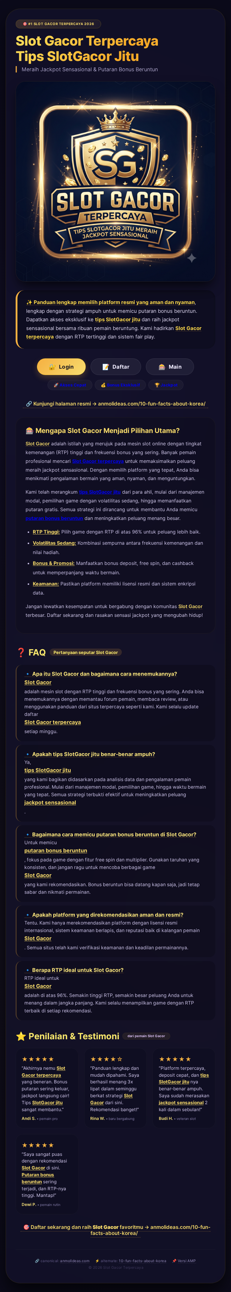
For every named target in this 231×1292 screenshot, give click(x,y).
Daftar (115, 366)
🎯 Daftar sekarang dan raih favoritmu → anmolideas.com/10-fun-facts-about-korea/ (117, 1230)
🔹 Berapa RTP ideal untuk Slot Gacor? (74, 970)
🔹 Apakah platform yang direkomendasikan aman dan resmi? (103, 915)
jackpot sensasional (50, 802)
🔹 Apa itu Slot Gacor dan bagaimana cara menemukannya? (100, 674)
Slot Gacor (38, 444)
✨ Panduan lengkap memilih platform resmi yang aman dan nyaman (110, 302)
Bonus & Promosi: (54, 563)
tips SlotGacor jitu (117, 319)
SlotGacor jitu (47, 1102)
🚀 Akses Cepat (70, 385)
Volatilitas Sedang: (54, 543)
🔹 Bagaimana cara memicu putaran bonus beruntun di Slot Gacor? (110, 834)
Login (61, 366)
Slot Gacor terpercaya (98, 461)
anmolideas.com (74, 1260)
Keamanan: (46, 584)
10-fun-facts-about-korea (142, 1260)
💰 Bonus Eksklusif (120, 385)
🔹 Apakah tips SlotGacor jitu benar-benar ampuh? (89, 754)
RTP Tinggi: (46, 532)
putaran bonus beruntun (54, 518)
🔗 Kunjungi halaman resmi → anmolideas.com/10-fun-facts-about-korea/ (115, 404)
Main (170, 366)
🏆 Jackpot (166, 385)
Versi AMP (187, 1260)
